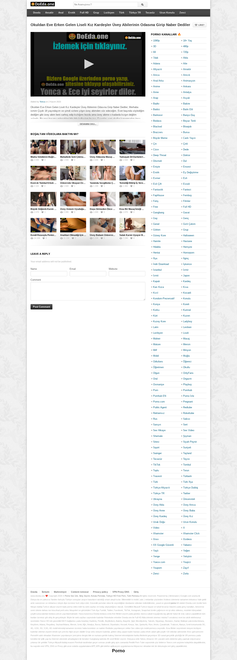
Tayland (187, 453)
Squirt (156, 447)
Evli (185, 178)
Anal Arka (158, 80)
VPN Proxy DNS (120, 592)
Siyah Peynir (190, 441)
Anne (156, 92)
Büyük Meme (160, 138)
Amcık (186, 75)
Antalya (187, 92)
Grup (96, 12)
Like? (201, 25)
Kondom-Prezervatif (163, 298)
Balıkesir (158, 115)
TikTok (156, 464)
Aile (185, 63)
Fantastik (158, 189)
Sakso (186, 418)
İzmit (155, 275)
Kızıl (155, 292)
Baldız (156, 109)
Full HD (84, 12)
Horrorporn (188, 252)
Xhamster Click (191, 533)
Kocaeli (187, 292)
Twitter (186, 493)
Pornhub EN (159, 396)
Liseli (186, 332)
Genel (156, 224)
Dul (185, 161)
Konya (156, 304)
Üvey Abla (158, 504)
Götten (156, 229)
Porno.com (159, 401)
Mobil (156, 355)
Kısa (185, 287)
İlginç (186, 258)
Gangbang (158, 212)
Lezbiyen (109, 12)
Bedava (157, 120)
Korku (156, 310)
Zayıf (186, 567)
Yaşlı (155, 550)
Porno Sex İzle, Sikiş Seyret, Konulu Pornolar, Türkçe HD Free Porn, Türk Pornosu (102, 596)
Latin (155, 327)
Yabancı (187, 545)
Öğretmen (158, 367)
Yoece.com (159, 562)
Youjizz (187, 562)
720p (185, 52)
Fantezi (187, 189)
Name (34, 269)
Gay (155, 218)
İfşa (155, 258)
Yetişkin (187, 556)
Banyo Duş (189, 115)
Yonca (42, 102)
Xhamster (158, 533)
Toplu (156, 470)
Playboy (187, 384)
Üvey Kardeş (160, 516)
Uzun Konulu (167, 12)
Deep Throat (159, 155)
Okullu (186, 367)
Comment (36, 279)
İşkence (187, 264)
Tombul (187, 464)
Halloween (188, 235)
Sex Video (188, 430)
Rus (155, 418)
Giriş (136, 592)
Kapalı (156, 281)
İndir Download (161, 264)
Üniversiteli (189, 499)
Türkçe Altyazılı (161, 487)
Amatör (49, 12)
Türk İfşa (188, 481)
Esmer (156, 178)
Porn (155, 390)
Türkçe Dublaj (190, 487)
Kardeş (187, 281)
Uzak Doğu (159, 522)
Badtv (156, 103)
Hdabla (157, 247)
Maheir (156, 338)
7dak (155, 57)
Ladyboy (187, 321)
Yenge (156, 556)
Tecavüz (150, 12)
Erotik (71, 12)
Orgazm (187, 378)
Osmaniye (158, 384)
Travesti (157, 476)
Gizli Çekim (189, 224)
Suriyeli (187, 447)
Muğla (186, 355)
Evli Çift (157, 183)
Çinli (185, 143)
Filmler (186, 201)
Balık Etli (188, 109)
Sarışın (157, 424)
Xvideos (187, 539)
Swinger (157, 453)
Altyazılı (157, 69)
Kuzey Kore (159, 321)
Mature (157, 344)
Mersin (186, 344)
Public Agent (160, 407)
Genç (186, 218)
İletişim (45, 592)
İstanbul (157, 269)
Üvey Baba (189, 510)
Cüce (156, 149)
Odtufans (158, 361)
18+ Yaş (187, 40)
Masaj (186, 338)
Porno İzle (188, 396)
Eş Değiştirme (190, 172)
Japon (186, 275)
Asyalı (186, 98)
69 (154, 52)
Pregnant (188, 401)
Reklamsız (159, 413)
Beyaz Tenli (189, 120)
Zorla (185, 573)
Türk (121, 12)
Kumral (187, 310)
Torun (186, 470)
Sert (185, 424)
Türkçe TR (135, 12)
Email (73, 269)
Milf (155, 350)
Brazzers (158, 132)
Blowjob (187, 126)
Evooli (186, 183)
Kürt (155, 315)
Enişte (156, 166)
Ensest (187, 166)
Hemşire (187, 247)
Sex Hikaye (159, 430)
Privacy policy (100, 592)
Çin (155, 143)
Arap (155, 98)
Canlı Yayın (189, 138)
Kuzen (186, 315)
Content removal (80, 592)
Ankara (187, 86)
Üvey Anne (159, 510)
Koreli (186, 304)
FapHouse (158, 195)
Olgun (156, 373)
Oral (155, 378)
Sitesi (156, 441)
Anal (61, 12)
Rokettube (188, 413)
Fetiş (155, 201)
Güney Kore (159, 235)
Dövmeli (157, 161)
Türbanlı (187, 476)
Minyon (187, 350)
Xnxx (156, 539)
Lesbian (187, 327)
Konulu (187, 298)
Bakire (186, 103)
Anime (156, 86)
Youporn (157, 567)
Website (113, 269)
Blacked (157, 126)
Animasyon (189, 80)
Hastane (187, 241)
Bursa (186, 132)
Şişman (187, 436)
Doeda (36, 12)
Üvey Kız (188, 516)
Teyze (186, 459)
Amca (156, 75)
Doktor (186, 155)
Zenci (182, 12)
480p (185, 46)
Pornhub (187, 390)
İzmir (185, 269)
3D (154, 46)
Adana (156, 63)
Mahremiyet (60, 592)
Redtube (187, 407)
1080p (156, 40)
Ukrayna (157, 499)
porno (173, 603)
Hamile (157, 241)
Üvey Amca (189, 504)
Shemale (158, 436)
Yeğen (186, 550)
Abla (185, 57)
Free (155, 206)
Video (156, 527)
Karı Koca (158, 287)
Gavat (186, 212)
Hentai (156, 252)
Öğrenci (187, 361)
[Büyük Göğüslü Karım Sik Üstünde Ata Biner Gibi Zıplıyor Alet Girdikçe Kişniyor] (43, 199)
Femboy (187, 195)
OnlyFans (188, 373)
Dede (186, 149)
